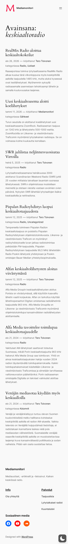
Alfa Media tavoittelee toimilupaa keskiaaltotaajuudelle (31, 329)
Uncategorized (35, 222)
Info (8, 489)
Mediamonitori (25, 8)
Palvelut (46, 489)
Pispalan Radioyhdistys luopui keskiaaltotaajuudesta (29, 208)
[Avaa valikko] (61, 8)
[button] (62, 538)
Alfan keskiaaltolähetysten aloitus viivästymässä (31, 271)
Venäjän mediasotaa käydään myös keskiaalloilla (32, 395)
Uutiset (31, 65)
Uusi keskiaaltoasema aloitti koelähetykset (27, 103)
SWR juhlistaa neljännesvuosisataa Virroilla (32, 154)
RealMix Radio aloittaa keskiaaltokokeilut (23, 52)
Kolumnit (24, 408)
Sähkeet (24, 116)
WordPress (27, 536)
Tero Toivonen (43, 61)
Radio (23, 65)
